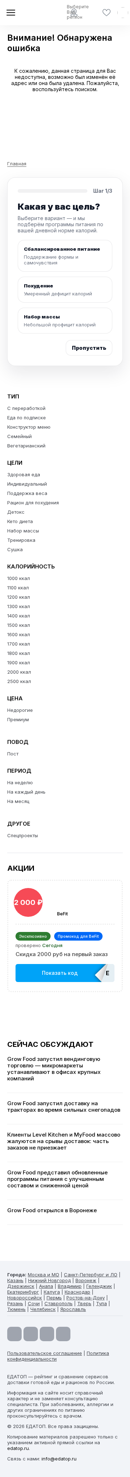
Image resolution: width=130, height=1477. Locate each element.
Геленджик (99, 1286)
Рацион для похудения (33, 502)
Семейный (19, 436)
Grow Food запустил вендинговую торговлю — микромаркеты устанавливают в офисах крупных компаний (54, 1069)
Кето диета (20, 521)
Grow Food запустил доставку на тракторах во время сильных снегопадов (63, 1106)
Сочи (34, 1303)
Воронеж (85, 1280)
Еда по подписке (26, 417)
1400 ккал (18, 616)
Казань (15, 1280)
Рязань (15, 1303)
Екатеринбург (23, 1292)
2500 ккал (19, 681)
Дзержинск (20, 1286)
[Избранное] (106, 12)
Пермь (54, 1297)
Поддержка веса (27, 493)
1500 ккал (18, 625)
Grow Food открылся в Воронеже (52, 1210)
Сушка (15, 549)
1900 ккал (18, 662)
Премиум (18, 719)
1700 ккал (18, 644)
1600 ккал (18, 634)
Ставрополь (58, 1303)
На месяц (18, 801)
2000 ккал (19, 672)
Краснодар (77, 1292)
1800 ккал (18, 653)
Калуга (52, 1292)
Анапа (46, 1286)
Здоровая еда (23, 474)
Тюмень (16, 1309)
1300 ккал (18, 606)
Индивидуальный (27, 484)
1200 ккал (18, 597)
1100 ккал (18, 587)
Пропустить (89, 348)
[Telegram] (30, 1334)
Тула (101, 1303)
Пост (12, 754)
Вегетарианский (26, 446)
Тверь (84, 1303)
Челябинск (43, 1309)
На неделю (20, 782)
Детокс (16, 512)
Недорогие (20, 710)
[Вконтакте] (63, 1334)
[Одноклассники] (47, 1334)
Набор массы (23, 531)
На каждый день (26, 792)
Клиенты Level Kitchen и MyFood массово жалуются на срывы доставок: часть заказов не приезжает (63, 1141)
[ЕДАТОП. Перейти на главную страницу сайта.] (32, 12)
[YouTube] (14, 1334)
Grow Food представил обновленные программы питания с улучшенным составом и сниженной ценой (57, 1179)
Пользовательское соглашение (44, 1353)
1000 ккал (18, 578)
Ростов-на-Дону (85, 1297)
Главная (16, 163)
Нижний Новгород (49, 1280)
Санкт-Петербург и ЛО (90, 1274)
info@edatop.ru (59, 1459)
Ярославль (73, 1309)
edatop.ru (18, 1448)
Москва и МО (43, 1274)
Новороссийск (24, 1297)
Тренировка (21, 540)
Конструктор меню (29, 427)
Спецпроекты (22, 835)
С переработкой (26, 408)
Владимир (70, 1286)
